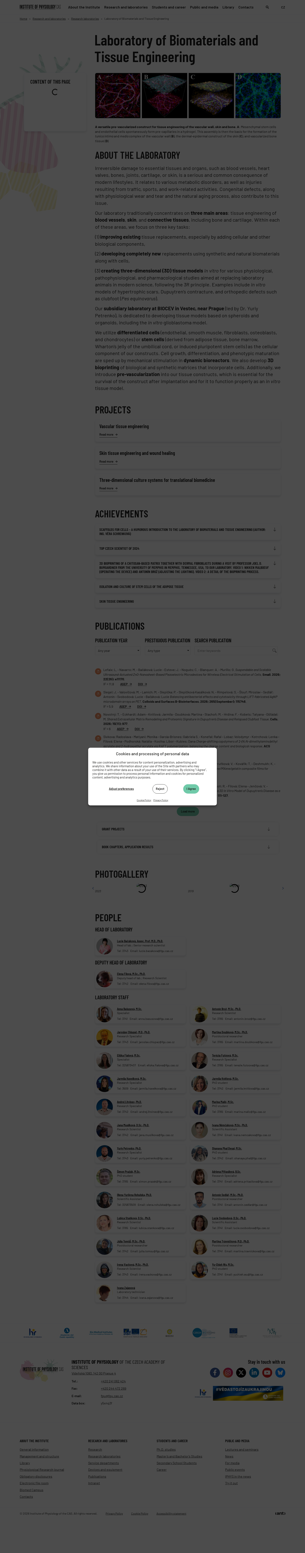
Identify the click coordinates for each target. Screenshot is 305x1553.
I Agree (191, 789)
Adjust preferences (121, 789)
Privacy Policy (160, 799)
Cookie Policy (144, 799)
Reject (160, 789)
